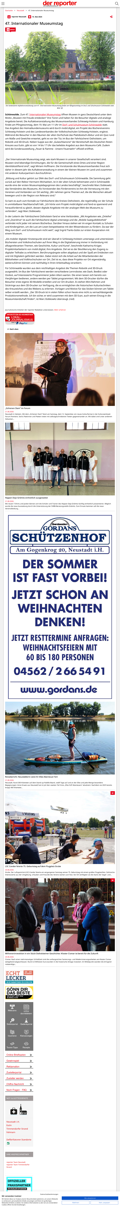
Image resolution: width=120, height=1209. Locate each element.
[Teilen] (111, 16)
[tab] (10, 29)
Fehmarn (10, 1132)
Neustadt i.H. (13, 1121)
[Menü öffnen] (3, 3)
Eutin (9, 1125)
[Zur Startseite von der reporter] (60, 3)
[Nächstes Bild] (113, 70)
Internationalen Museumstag (45, 114)
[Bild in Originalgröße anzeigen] (60, 68)
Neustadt (20, 10)
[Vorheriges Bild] (6, 70)
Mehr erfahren (60, 310)
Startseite (9, 10)
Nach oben (13, 329)
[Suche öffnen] (117, 3)
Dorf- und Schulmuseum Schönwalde (82, 124)
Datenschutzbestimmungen (49, 1194)
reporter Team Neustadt (15, 1162)
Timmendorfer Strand (17, 1128)
